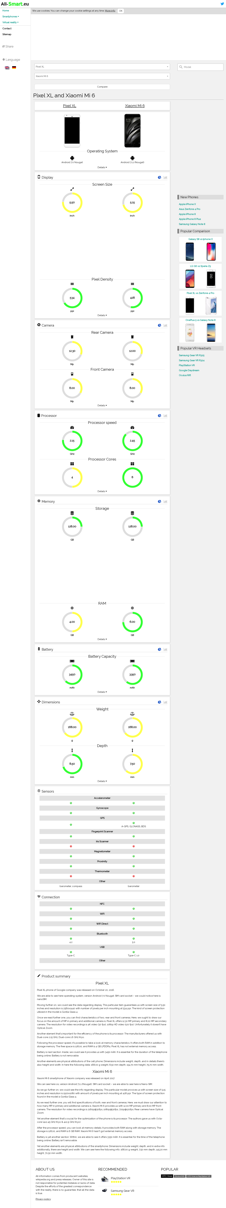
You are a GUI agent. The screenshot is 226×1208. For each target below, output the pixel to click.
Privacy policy (43, 1199)
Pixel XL (69, 105)
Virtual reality (9, 22)
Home (5, 10)
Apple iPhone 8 (187, 214)
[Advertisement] (127, 37)
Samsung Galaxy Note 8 (192, 224)
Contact (6, 28)
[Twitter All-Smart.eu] (222, 4)
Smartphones (10, 16)
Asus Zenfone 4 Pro (189, 209)
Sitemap (6, 34)
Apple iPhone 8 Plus (190, 219)
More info (110, 10)
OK (120, 11)
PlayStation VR (187, 365)
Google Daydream (189, 370)
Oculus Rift (185, 375)
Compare (102, 86)
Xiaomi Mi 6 (135, 105)
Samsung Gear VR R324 (191, 360)
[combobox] (102, 66)
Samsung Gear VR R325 (191, 355)
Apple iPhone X (187, 204)
